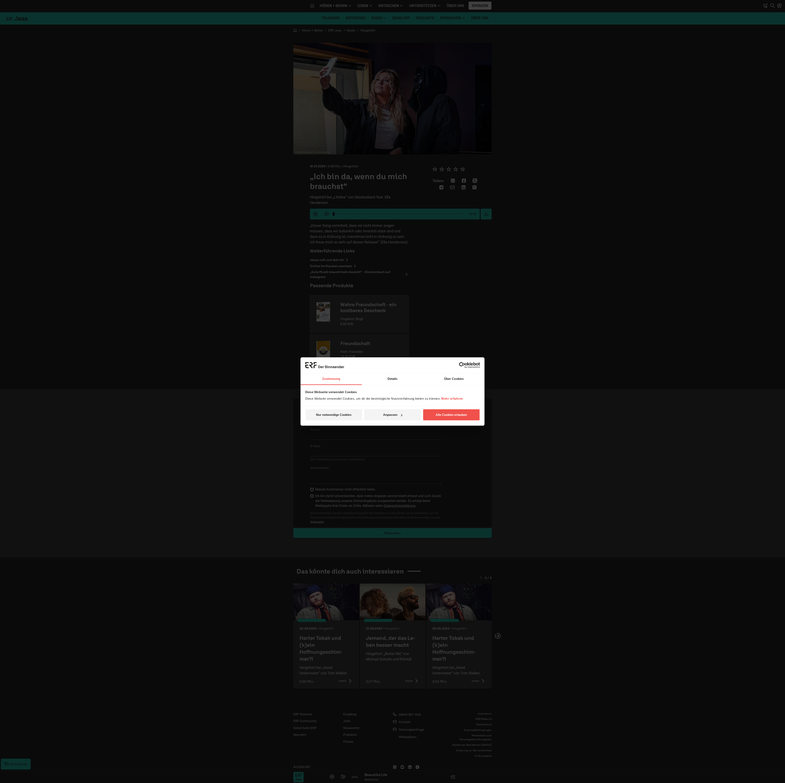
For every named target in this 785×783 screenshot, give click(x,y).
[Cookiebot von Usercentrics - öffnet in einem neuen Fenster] (462, 365)
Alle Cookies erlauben (451, 414)
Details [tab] (393, 378)
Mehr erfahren (452, 398)
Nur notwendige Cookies (333, 414)
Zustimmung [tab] (331, 378)
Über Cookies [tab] (454, 378)
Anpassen (390, 414)
